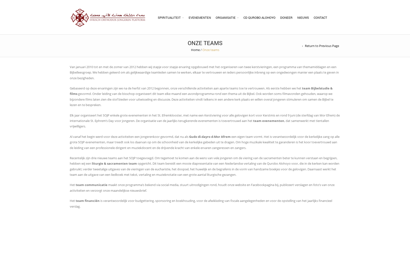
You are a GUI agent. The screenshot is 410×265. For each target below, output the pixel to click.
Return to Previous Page (322, 46)
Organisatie (226, 17)
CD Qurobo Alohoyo (259, 17)
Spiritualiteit (169, 17)
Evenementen (200, 17)
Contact (320, 17)
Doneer (286, 17)
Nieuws (303, 17)
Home (195, 50)
